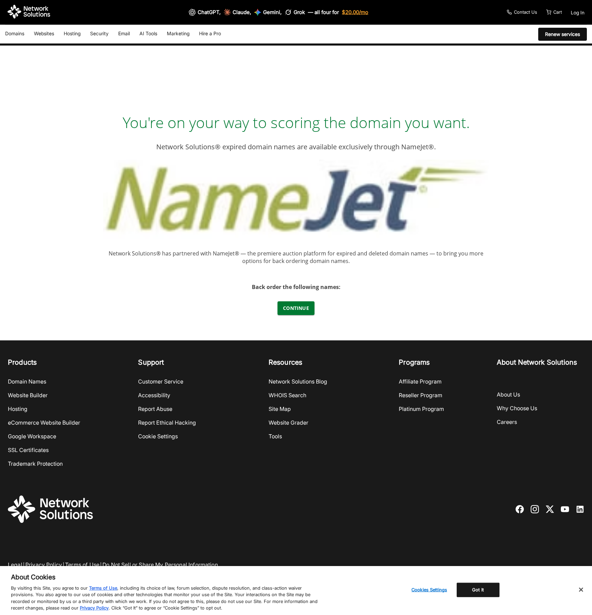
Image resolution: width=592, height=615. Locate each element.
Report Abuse (155, 408)
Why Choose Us (517, 408)
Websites (44, 33)
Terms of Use (82, 564)
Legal (15, 564)
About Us (508, 394)
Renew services (562, 34)
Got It (478, 589)
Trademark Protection (35, 463)
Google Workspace (32, 436)
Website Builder (28, 395)
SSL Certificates (28, 450)
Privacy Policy (43, 564)
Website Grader (288, 422)
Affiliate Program (420, 381)
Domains (14, 33)
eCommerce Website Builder (44, 422)
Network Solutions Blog (298, 381)
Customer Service (160, 381)
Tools (275, 436)
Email (124, 33)
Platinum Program (421, 408)
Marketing (178, 33)
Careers (507, 421)
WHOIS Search (287, 395)
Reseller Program (420, 395)
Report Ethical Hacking (167, 422)
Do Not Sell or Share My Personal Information (160, 564)
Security (99, 33)
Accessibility (154, 395)
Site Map (280, 408)
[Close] (581, 589)
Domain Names (27, 381)
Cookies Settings (429, 589)
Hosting (72, 33)
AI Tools (148, 33)
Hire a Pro (210, 33)
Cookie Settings (158, 436)
